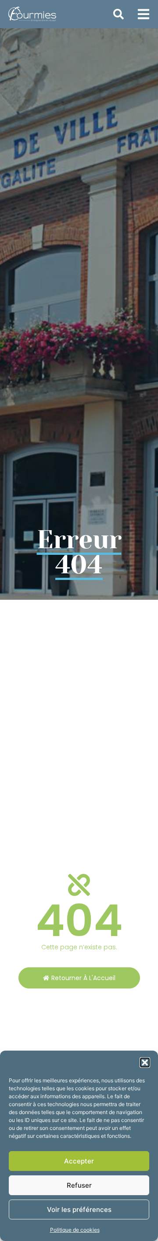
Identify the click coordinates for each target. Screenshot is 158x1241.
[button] (144, 1062)
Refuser (79, 1185)
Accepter (79, 1161)
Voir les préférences (79, 1209)
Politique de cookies (75, 1229)
